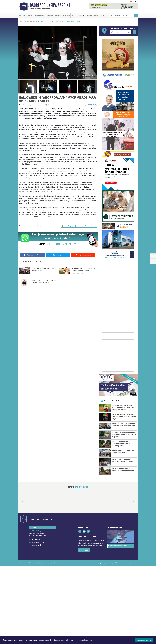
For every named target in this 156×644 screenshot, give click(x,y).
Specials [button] (66, 15)
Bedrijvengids (39, 15)
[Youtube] (84, 531)
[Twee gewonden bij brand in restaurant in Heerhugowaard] (105, 471)
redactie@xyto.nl (38, 542)
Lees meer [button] (88, 640)
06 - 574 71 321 (66, 244)
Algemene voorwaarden (106, 563)
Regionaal (58, 15)
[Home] (20, 15)
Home (22, 21)
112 (24, 15)
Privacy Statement (129, 563)
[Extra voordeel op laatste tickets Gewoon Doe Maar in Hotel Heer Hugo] (105, 417)
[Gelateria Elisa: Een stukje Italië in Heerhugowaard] (105, 453)
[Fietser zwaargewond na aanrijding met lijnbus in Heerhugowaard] (105, 444)
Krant (96, 15)
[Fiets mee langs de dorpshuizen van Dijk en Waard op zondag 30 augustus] (105, 435)
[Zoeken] (136, 15)
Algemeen (30, 15)
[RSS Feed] (88, 531)
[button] (19, 86)
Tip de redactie (85, 255)
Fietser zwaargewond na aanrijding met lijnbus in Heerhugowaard (121, 443)
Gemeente (49, 15)
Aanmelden (83, 550)
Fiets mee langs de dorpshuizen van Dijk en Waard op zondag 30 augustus (124, 434)
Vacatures (89, 15)
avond (30, 226)
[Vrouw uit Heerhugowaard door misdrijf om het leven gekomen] (105, 426)
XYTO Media (92, 105)
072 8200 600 (37, 539)
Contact (102, 15)
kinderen (24, 226)
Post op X (59, 255)
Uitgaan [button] (80, 15)
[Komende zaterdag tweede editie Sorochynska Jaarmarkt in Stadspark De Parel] (105, 408)
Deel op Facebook (34, 255)
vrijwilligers (37, 226)
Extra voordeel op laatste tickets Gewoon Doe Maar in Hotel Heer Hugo (124, 416)
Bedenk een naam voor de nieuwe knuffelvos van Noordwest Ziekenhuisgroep (84, 270)
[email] (153, 261)
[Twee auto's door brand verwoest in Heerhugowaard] (105, 462)
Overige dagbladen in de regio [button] (119, 545)
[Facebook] (80, 531)
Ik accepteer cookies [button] (144, 640)
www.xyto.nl (36, 545)
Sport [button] (73, 15)
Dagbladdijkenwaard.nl (50, 5)
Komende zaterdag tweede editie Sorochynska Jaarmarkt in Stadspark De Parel (124, 407)
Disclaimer (118, 563)
